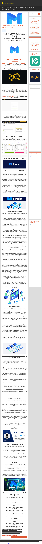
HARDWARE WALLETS (32, 7)
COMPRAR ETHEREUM (15, 7)
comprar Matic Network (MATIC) (17, 529)
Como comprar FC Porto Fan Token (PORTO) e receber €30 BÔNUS (34, 30)
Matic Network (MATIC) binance (13, 530)
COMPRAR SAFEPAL (34, 45)
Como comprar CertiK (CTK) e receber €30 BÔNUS (9, 535)
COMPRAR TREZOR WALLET (35, 46)
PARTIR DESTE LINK (12, 96)
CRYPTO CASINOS (4, 9)
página (12, 87)
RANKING (9, 9)
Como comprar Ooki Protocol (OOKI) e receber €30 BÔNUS (35, 33)
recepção (16, 87)
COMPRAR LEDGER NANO (35, 44)
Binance (3, 63)
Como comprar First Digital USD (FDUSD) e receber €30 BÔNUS (35, 21)
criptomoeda (23, 63)
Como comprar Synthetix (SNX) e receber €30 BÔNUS (19, 537)
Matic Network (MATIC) (5, 530)
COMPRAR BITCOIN (8, 7)
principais (10, 63)
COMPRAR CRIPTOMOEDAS (24, 7)
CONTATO (14, 9)
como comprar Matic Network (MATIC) (7, 529)
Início (3, 7)
